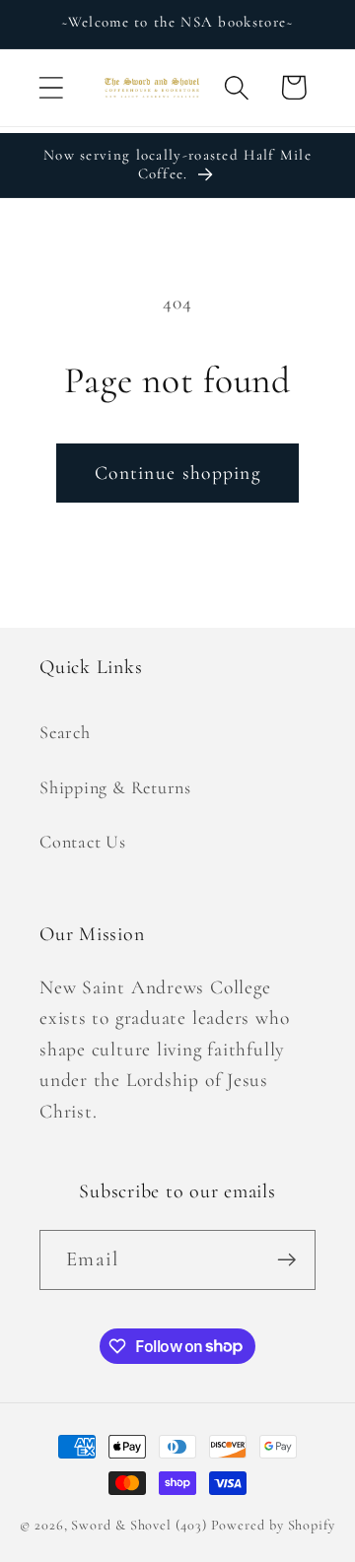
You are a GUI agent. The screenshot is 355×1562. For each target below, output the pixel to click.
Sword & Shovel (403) (138, 1525)
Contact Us (82, 841)
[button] (51, 87)
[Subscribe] (286, 1260)
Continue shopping (177, 473)
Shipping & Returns (115, 787)
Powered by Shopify (273, 1525)
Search (65, 732)
